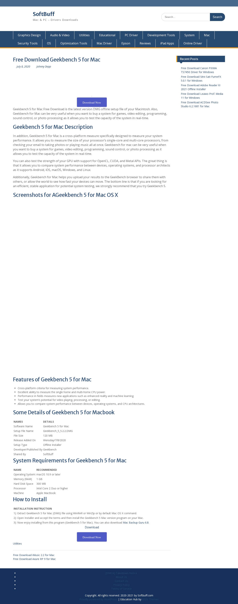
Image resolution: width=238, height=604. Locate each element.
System (189, 35)
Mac (207, 35)
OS (49, 43)
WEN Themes (150, 599)
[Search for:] (193, 17)
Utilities (84, 35)
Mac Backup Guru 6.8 (136, 522)
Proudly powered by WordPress (98, 599)
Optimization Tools (73, 43)
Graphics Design (29, 35)
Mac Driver (104, 43)
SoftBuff (44, 14)
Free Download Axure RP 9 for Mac (34, 559)
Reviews (145, 43)
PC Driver (131, 35)
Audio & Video (60, 35)
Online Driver (193, 43)
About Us (121, 577)
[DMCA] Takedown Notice (121, 573)
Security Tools (28, 43)
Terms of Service (121, 588)
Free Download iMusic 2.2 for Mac (33, 555)
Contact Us (121, 581)
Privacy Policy (121, 585)
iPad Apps (167, 43)
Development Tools (161, 35)
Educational (107, 35)
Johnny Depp (43, 66)
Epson (125, 43)
